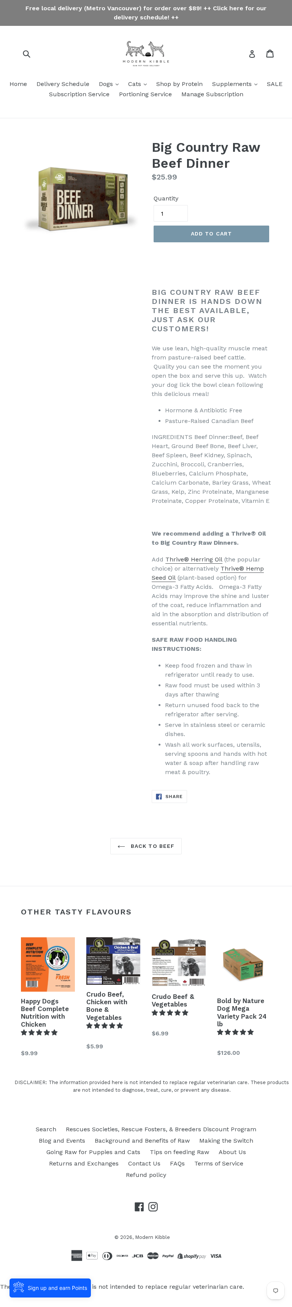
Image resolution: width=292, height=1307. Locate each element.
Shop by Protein (179, 83)
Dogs (107, 83)
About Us (232, 1152)
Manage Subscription (212, 94)
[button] (40, 1032)
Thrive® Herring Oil (193, 559)
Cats (135, 83)
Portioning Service (145, 94)
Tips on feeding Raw (179, 1152)
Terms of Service (218, 1163)
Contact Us (144, 1163)
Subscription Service (79, 94)
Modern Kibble (152, 1237)
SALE (274, 83)
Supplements (233, 83)
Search (46, 1129)
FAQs (177, 1163)
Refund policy (146, 1174)
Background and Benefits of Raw (142, 1140)
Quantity (166, 198)
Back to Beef (152, 846)
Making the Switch (226, 1140)
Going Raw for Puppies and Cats (93, 1152)
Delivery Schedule (62, 83)
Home (18, 83)
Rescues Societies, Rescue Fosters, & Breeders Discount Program (161, 1129)
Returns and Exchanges (84, 1163)
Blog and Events (62, 1140)
